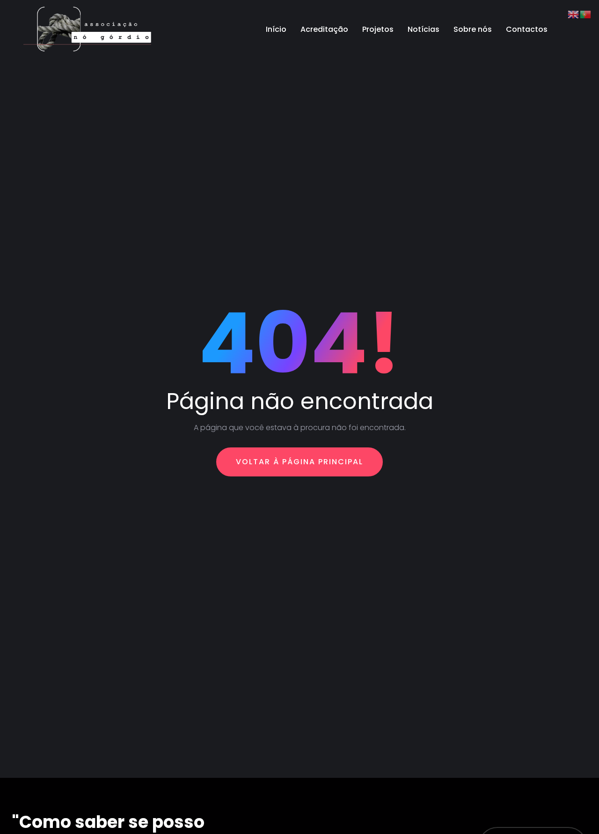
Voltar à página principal (299, 461)
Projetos (378, 29)
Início (276, 29)
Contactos (527, 29)
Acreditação (324, 29)
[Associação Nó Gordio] (88, 29)
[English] (574, 14)
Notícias (423, 29)
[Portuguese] (586, 14)
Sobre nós (472, 29)
